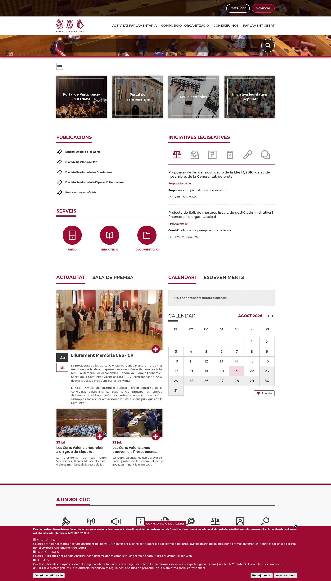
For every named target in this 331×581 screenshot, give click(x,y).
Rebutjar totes (261, 575)
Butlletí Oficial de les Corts (82, 152)
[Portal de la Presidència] (66, 522)
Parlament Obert (259, 25)
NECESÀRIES (45, 540)
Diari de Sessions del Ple (81, 162)
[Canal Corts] (91, 522)
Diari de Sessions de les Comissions (88, 172)
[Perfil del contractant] (240, 522)
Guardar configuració (49, 575)
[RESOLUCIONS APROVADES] (230, 156)
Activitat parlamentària (134, 25)
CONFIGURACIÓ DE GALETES (165, 523)
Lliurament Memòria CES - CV (102, 355)
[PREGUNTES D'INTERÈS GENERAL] (212, 156)
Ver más (156, 349)
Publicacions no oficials (80, 192)
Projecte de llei (178, 223)
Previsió (267, 393)
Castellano (238, 8)
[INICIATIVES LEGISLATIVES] (177, 156)
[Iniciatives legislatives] (215, 522)
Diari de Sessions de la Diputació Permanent (94, 182)
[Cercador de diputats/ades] (265, 522)
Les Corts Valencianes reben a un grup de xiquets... (80, 450)
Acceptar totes (285, 575)
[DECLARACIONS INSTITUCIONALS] (248, 156)
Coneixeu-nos (226, 25)
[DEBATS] (265, 156)
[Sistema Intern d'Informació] (115, 522)
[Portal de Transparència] (190, 522)
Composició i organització (185, 25)
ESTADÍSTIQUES (47, 552)
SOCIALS (42, 560)
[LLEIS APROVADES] (195, 156)
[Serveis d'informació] (140, 522)
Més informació (78, 533)
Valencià (263, 8)
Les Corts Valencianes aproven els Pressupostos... (135, 450)
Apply (268, 45)
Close (295, 526)
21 (236, 371)
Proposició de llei (180, 183)
